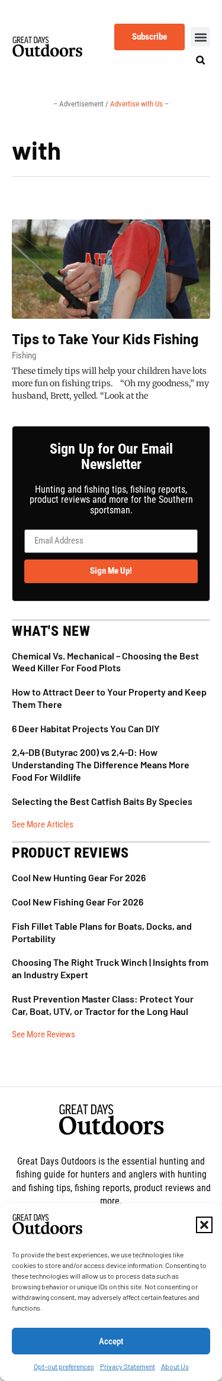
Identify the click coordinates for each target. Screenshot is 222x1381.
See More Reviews (43, 1034)
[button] (204, 1225)
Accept (111, 1341)
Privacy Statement (127, 1366)
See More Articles (42, 824)
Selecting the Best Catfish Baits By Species (102, 801)
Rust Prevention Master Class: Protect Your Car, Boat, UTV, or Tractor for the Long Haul (103, 1005)
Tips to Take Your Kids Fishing (105, 338)
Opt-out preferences (64, 1366)
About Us (175, 1366)
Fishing (24, 355)
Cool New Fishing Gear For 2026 (77, 901)
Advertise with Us (137, 103)
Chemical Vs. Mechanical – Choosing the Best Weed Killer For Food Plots (105, 662)
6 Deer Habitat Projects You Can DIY (86, 728)
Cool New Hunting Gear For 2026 (79, 877)
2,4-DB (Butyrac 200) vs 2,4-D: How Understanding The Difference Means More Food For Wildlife (100, 764)
